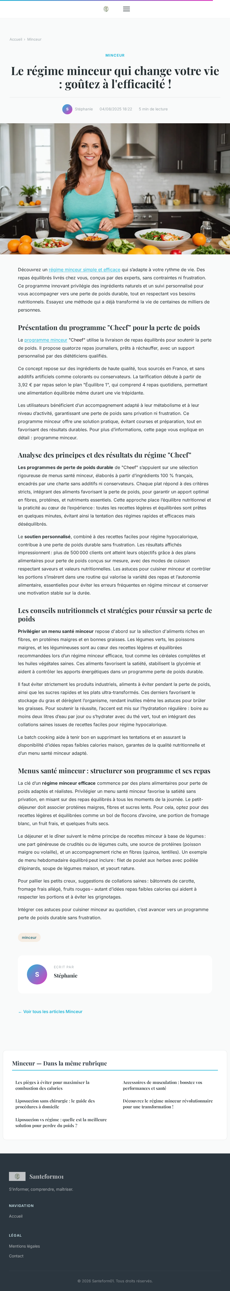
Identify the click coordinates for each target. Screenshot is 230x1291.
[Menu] (126, 8)
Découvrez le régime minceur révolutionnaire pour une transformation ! (168, 1103)
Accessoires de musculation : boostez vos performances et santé (162, 1085)
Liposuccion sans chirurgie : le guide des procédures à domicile (55, 1103)
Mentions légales (24, 1246)
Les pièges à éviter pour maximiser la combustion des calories (52, 1085)
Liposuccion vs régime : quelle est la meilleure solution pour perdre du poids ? (61, 1122)
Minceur (34, 39)
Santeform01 (46, 1176)
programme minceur (45, 340)
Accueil (16, 39)
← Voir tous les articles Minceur (50, 1011)
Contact (16, 1255)
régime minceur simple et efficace (84, 269)
